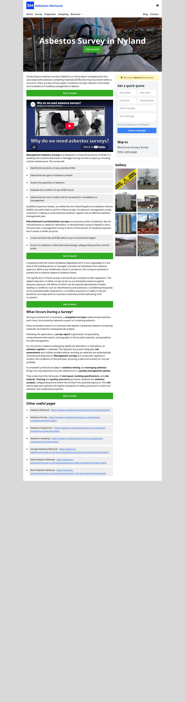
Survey (38, 14)
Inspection (50, 14)
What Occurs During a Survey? (133, 147)
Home (29, 14)
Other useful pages (127, 151)
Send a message (137, 130)
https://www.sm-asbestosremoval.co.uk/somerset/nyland (80, 410)
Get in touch (92, 49)
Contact (154, 14)
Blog (145, 14)
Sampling (63, 14)
